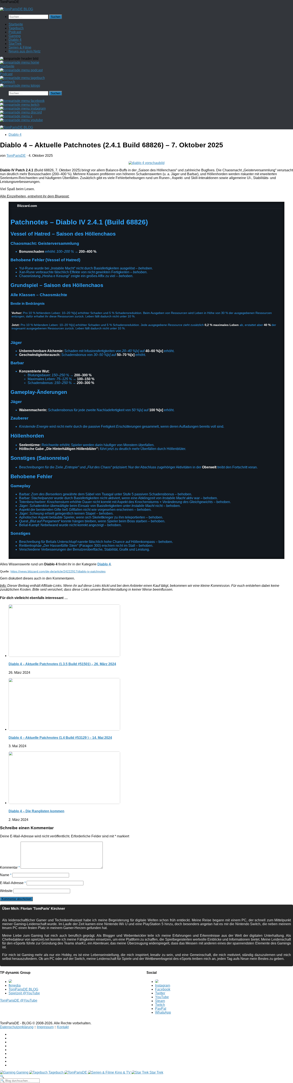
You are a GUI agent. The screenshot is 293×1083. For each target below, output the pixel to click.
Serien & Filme (20, 47)
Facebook (162, 989)
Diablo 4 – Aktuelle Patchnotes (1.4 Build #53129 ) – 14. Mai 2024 (60, 737)
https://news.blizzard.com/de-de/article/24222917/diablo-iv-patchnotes (58, 571)
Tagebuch (16, 28)
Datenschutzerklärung (16, 1027)
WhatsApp (163, 1012)
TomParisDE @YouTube (18, 1000)
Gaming (15, 36)
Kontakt (63, 1027)
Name (5, 875)
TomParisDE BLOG (23, 989)
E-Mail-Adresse (13, 883)
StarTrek (15, 43)
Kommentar (10, 867)
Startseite (16, 24)
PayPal (160, 1008)
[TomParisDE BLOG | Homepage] (16, 9)
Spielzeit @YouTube (24, 993)
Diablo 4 (15, 40)
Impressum (45, 1027)
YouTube (162, 997)
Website (6, 891)
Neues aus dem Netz (25, 51)
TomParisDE (16, 155)
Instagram (162, 985)
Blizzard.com (26, 206)
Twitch (160, 1005)
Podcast (15, 32)
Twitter (160, 993)
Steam (160, 1001)
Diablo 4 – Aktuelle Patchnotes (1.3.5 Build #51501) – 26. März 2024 (62, 664)
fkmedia (15, 985)
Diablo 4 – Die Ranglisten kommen (36, 811)
